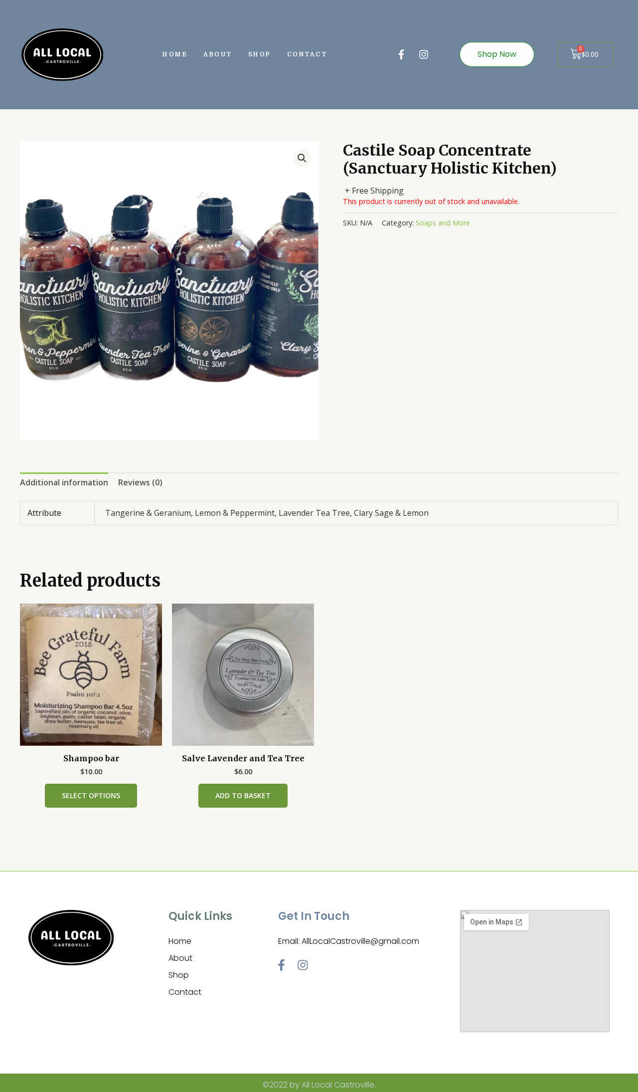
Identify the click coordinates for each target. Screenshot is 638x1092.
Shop (259, 54)
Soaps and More (443, 222)
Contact (307, 54)
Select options (91, 795)
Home (174, 54)
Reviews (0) (140, 482)
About (217, 54)
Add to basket (243, 795)
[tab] (64, 482)
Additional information (64, 482)
